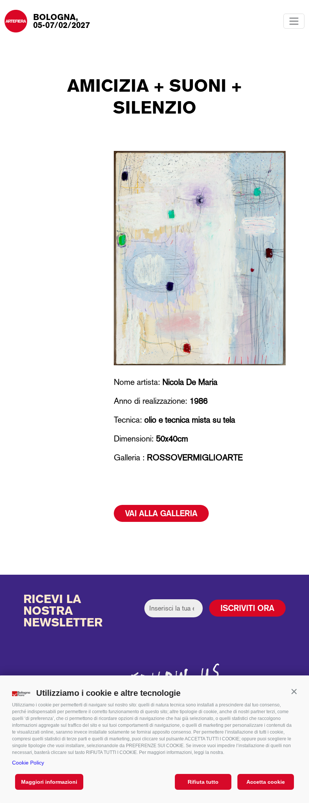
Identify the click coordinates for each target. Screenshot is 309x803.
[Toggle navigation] (293, 21)
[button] (294, 691)
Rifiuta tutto (203, 782)
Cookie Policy (28, 763)
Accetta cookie (265, 782)
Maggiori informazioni (49, 782)
